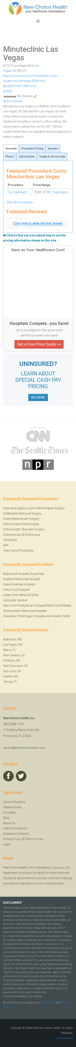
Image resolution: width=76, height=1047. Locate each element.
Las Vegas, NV (12, 644)
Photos (9, 156)
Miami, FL (9, 650)
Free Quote (60, 192)
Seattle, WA (10, 676)
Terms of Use (34, 839)
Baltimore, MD (12, 639)
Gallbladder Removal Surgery (22, 513)
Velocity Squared (64, 1038)
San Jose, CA (12, 671)
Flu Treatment (17, 192)
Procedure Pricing (32, 148)
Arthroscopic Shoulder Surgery (24, 529)
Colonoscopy (12, 534)
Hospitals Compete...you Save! (39, 323)
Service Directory (14, 802)
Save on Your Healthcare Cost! (38, 250)
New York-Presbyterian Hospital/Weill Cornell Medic (37, 605)
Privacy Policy (12, 839)
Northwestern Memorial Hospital (24, 610)
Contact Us (19, 828)
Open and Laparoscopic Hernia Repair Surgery (34, 508)
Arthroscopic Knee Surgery (21, 524)
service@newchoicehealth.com (24, 747)
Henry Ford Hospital (16, 589)
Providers (9, 812)
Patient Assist (12, 807)
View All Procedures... (21, 202)
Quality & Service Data (52, 156)
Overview (11, 148)
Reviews (53, 148)
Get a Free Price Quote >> (39, 344)
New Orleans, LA (14, 655)
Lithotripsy (10, 540)
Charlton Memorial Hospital (21, 579)
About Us (9, 823)
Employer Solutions (16, 833)
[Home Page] (38, 8)
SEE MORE (38, 397)
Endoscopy (32, 534)
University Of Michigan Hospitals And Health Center (36, 616)
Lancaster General (15, 600)
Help (6, 828)
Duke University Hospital (19, 584)
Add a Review (27, 156)
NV (15, 70)
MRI (5, 545)
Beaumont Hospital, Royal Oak (23, 573)
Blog (6, 817)
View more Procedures (18, 550)
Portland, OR (11, 660)
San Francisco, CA (15, 666)
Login (7, 844)
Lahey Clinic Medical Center (21, 595)
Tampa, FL (10, 681)
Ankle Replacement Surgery (21, 518)
